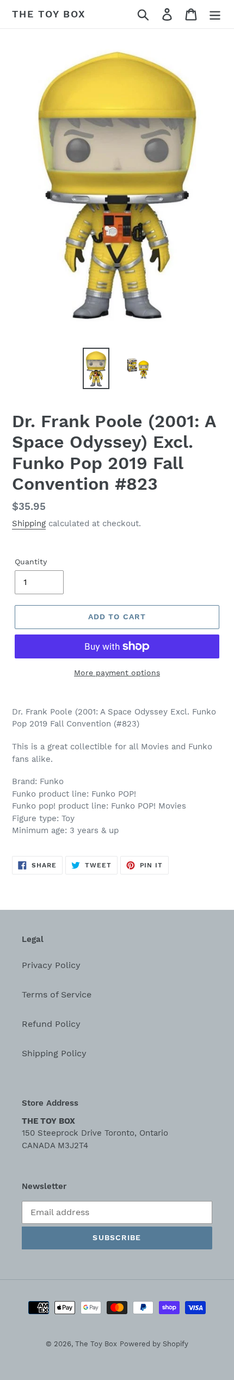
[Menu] (215, 14)
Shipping (29, 523)
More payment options (117, 672)
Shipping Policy (54, 1053)
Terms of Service (56, 994)
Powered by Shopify (154, 1344)
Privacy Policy (51, 965)
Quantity (31, 561)
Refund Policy (51, 1024)
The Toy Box (49, 14)
